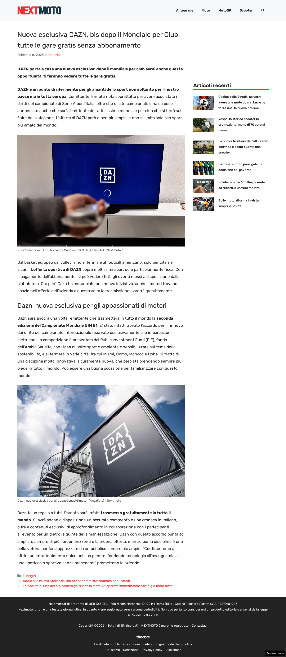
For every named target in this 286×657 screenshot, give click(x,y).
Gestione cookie (275, 653)
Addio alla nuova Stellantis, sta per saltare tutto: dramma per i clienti (76, 581)
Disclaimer (173, 650)
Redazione (130, 650)
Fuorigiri (29, 576)
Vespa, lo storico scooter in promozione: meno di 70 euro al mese (241, 124)
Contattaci (199, 625)
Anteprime (184, 10)
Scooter (246, 10)
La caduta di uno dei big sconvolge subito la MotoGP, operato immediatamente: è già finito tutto (98, 586)
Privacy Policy (152, 650)
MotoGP (224, 10)
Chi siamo (113, 650)
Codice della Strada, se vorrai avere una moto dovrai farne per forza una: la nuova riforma (242, 102)
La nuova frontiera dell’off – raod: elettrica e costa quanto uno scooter (243, 146)
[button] (263, 10)
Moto (206, 10)
